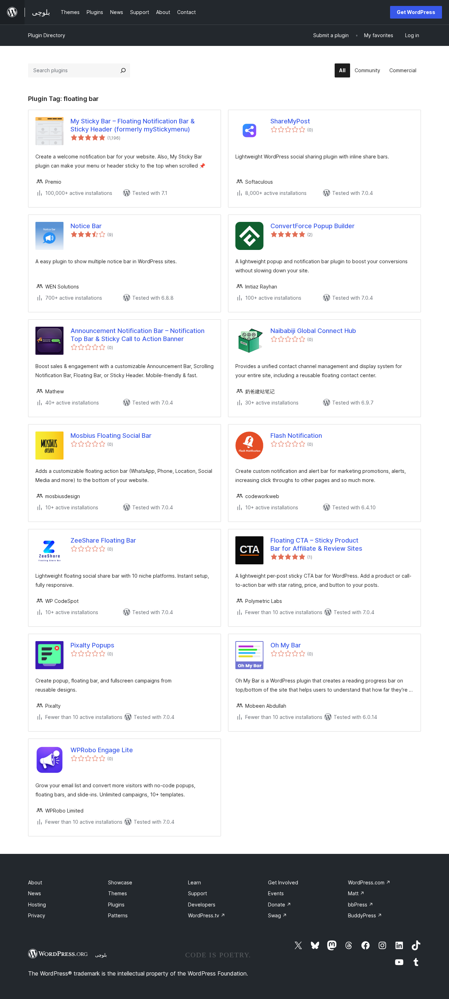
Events (276, 893)
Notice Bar (86, 226)
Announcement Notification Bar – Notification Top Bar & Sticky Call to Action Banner (138, 334)
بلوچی (101, 955)
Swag (277, 915)
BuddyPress (365, 915)
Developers (201, 905)
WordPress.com (369, 882)
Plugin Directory (46, 35)
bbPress (360, 905)
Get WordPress (416, 12)
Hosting (37, 905)
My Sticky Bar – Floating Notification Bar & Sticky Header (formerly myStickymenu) (133, 125)
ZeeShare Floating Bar (103, 540)
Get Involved (283, 882)
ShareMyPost (290, 121)
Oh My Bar (285, 645)
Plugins (116, 905)
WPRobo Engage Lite (102, 750)
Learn (194, 882)
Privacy (36, 915)
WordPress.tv (206, 915)
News (34, 893)
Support (197, 893)
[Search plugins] (123, 70)
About (35, 882)
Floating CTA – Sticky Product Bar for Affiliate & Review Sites (316, 544)
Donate (279, 905)
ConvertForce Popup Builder (312, 226)
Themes (117, 893)
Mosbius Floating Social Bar (111, 435)
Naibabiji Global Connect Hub (313, 330)
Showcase (120, 882)
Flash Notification (296, 435)
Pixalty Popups (92, 645)
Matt (356, 893)
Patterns (118, 915)
